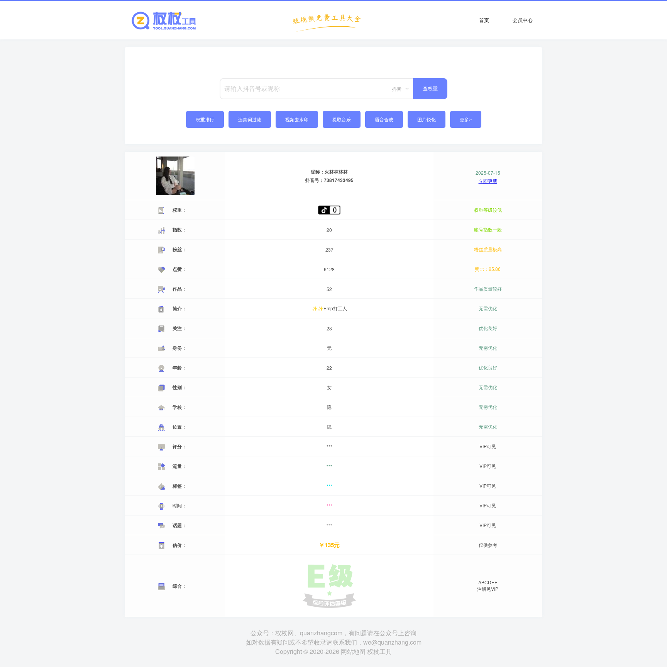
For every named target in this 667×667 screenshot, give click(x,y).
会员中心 (523, 20)
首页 (484, 20)
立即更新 (488, 181)
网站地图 (353, 651)
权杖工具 (379, 651)
